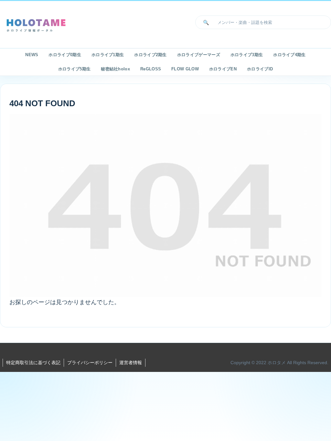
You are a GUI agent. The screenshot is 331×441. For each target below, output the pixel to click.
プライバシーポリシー (89, 362)
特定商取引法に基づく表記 (33, 362)
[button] (204, 22)
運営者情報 (130, 362)
